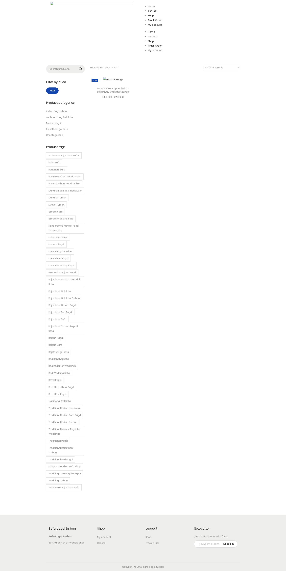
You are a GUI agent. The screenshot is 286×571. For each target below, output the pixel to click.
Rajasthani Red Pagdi (60, 312)
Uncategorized (54, 135)
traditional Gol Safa (59, 401)
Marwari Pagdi (56, 244)
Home (151, 6)
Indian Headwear (58, 237)
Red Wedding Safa (59, 373)
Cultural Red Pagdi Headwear (65, 190)
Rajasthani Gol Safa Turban (64, 298)
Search (81, 69)
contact (152, 11)
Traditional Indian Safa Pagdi (64, 415)
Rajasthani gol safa (57, 129)
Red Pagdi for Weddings (62, 366)
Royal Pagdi (55, 380)
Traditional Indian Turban (62, 422)
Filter (52, 90)
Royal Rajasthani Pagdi (61, 387)
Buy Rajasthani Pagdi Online (64, 183)
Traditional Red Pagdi (60, 459)
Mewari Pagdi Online (60, 251)
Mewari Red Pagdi (58, 258)
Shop (151, 15)
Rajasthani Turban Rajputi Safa (63, 329)
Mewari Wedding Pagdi (61, 265)
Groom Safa (55, 211)
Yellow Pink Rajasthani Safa (63, 487)
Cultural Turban (57, 197)
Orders (101, 543)
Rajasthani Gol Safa (59, 291)
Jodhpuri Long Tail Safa (59, 117)
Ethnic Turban (56, 204)
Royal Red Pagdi (57, 394)
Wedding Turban (58, 480)
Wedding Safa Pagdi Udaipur (64, 473)
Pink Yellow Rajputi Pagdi (62, 272)
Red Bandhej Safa (58, 359)
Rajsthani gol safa (58, 352)
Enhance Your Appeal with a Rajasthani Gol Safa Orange (113, 90)
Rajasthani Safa (57, 319)
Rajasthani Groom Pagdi (62, 305)
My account (155, 25)
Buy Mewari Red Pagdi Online (64, 176)
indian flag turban (56, 111)
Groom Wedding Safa (60, 218)
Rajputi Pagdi (55, 338)
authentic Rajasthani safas (63, 155)
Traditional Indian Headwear (64, 408)
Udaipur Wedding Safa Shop (64, 466)
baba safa (54, 162)
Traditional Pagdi (58, 440)
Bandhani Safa (56, 169)
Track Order (155, 20)
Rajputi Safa (55, 345)
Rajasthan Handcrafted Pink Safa (64, 282)
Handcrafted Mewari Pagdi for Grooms (63, 228)
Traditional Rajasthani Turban (60, 450)
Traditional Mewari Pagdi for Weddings (64, 431)
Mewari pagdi (53, 123)
